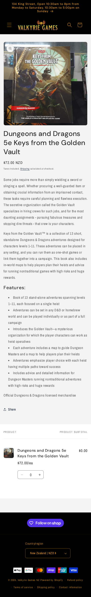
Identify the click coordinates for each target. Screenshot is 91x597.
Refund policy (75, 580)
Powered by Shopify (51, 580)
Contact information (70, 587)
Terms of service (23, 587)
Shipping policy (46, 587)
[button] (9, 25)
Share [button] (12, 409)
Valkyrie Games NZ (29, 580)
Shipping (25, 168)
